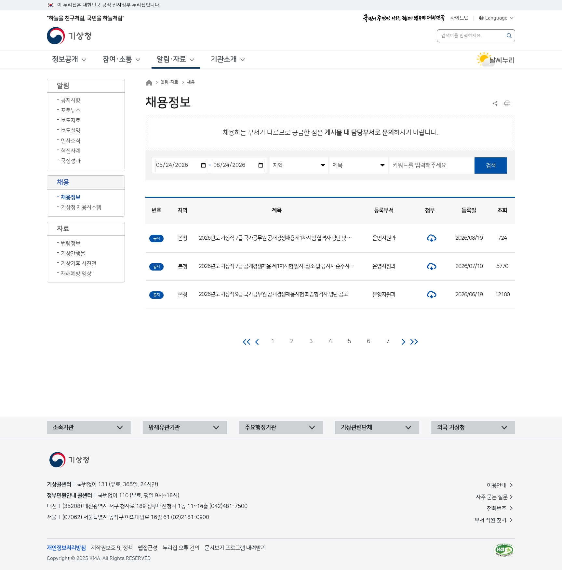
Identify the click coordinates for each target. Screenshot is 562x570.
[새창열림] (495, 59)
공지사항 (70, 100)
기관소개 (224, 59)
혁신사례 (70, 151)
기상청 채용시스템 (81, 207)
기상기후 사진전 (78, 264)
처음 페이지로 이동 (247, 341)
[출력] (507, 103)
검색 (491, 165)
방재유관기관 (164, 427)
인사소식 (70, 141)
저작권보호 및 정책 (112, 548)
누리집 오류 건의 (181, 548)
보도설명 (70, 131)
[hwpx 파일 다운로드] (429, 238)
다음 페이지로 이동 (403, 341)
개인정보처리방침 (66, 548)
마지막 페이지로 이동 (414, 341)
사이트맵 (459, 18)
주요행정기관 (260, 427)
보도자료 (70, 121)
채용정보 (70, 197)
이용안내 (497, 485)
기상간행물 (73, 254)
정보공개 (65, 59)
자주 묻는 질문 (492, 497)
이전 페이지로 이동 (257, 341)
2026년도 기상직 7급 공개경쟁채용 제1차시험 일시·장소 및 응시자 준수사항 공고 (281, 266)
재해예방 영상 (76, 274)
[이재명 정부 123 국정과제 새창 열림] (404, 18)
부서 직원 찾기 (491, 520)
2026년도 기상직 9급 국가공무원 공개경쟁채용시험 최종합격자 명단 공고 (273, 294)
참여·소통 (117, 59)
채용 (191, 82)
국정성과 (70, 161)
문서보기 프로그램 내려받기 (235, 548)
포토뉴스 (70, 110)
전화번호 (497, 508)
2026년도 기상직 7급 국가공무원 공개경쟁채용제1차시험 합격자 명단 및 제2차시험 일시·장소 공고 (299, 238)
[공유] (495, 103)
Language (496, 18)
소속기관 (63, 427)
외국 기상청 (451, 427)
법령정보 (70, 243)
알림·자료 (171, 59)
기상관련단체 (356, 427)
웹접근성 (147, 548)
